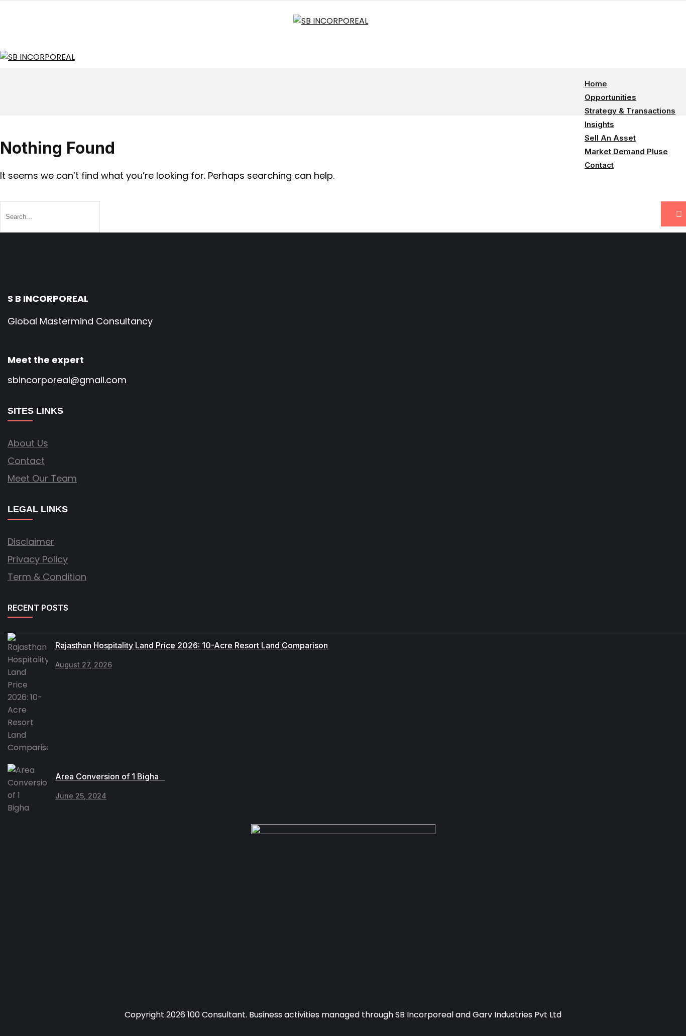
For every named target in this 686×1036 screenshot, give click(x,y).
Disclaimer (31, 541)
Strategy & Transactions (630, 111)
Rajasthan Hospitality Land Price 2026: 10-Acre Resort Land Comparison (191, 645)
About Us (28, 443)
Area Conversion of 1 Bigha (110, 776)
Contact (599, 165)
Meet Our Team (42, 478)
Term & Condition (47, 576)
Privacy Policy (38, 559)
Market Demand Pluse (626, 151)
